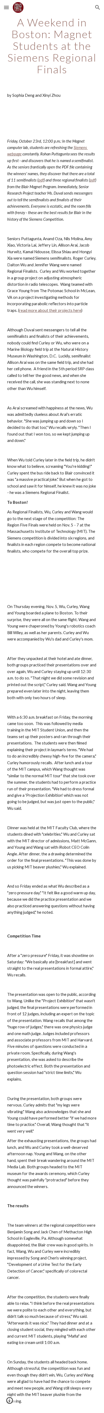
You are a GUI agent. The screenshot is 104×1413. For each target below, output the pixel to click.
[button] (6, 7)
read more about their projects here (50, 310)
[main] (52, 45)
